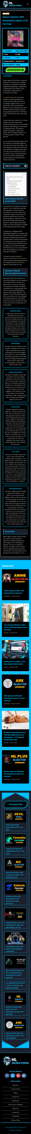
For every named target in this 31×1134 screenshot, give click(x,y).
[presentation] (15, 578)
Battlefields (13, 187)
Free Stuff (12, 192)
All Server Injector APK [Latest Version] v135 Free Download (15, 985)
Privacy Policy (15, 1089)
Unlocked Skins (13, 185)
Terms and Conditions (15, 1105)
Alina (6, 667)
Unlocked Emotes (14, 194)
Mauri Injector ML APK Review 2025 (15, 178)
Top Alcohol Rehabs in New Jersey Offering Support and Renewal (15, 627)
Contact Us (15, 1097)
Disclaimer (15, 1101)
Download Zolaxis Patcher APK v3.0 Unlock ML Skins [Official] (13, 900)
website (20, 262)
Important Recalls (15, 188)
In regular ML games (10, 97)
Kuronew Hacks (21, 258)
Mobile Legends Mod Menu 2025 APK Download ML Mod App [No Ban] (15, 1010)
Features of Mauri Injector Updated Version (14, 182)
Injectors (6, 13)
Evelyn (7, 633)
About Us (16, 1085)
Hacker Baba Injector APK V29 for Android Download (14, 949)
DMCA (16, 1093)
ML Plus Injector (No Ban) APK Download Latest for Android (14, 773)
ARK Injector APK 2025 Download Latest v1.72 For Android (14, 698)
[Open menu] (27, 4)
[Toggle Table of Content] (23, 174)
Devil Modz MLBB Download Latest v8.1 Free (14, 827)
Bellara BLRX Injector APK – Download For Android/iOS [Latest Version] (15, 974)
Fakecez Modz (8, 258)
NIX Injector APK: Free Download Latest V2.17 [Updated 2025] (15, 875)
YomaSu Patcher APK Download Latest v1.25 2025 (15, 851)
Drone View (13, 190)
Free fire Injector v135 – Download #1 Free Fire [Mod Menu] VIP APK (15, 925)
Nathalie (7, 596)
